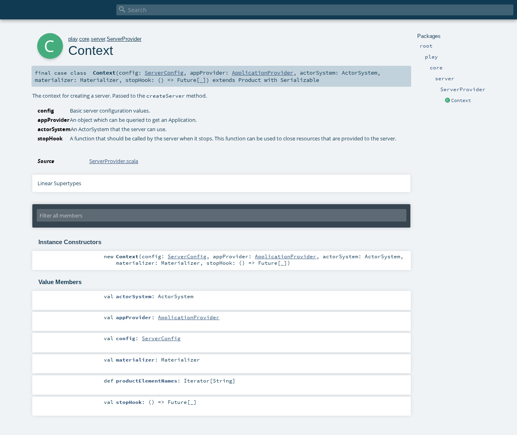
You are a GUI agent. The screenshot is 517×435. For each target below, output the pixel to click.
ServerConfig (164, 72)
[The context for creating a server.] (447, 101)
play (73, 39)
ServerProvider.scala (113, 161)
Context (461, 100)
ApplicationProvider (262, 72)
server (98, 39)
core (84, 39)
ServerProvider (124, 39)
